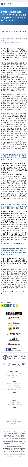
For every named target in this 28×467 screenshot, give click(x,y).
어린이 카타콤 (19, 389)
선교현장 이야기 (17, 387)
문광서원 (20, 375)
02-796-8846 (21, 433)
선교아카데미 (10, 395)
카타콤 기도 (16, 385)
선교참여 (8, 402)
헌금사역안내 (19, 412)
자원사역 (13, 404)
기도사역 (13, 402)
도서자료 (20, 421)
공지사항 (20, 1)
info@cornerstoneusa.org (14, 446)
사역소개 (8, 373)
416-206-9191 (20, 451)
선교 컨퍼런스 (17, 395)
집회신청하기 (18, 404)
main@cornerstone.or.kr (18, 435)
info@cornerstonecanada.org (14, 453)
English (25, 1)
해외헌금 (18, 414)
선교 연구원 (7, 375)
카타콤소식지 (8, 421)
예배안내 (8, 404)
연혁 (20, 373)
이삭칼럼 (19, 383)
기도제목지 (14, 421)
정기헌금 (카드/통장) (16, 410)
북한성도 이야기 (10, 387)
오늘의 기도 (8, 383)
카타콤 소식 (10, 385)
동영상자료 (13, 423)
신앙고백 (16, 373)
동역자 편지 (7, 389)
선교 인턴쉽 (13, 397)
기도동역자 (14, 383)
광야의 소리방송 (14, 375)
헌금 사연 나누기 (11, 414)
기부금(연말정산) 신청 (13, 416)
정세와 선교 (13, 389)
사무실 (12, 373)
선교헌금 (9, 410)
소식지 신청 (18, 402)
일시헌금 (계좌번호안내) (10, 412)
